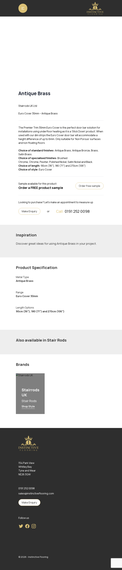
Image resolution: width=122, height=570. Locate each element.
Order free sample (89, 186)
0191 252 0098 (77, 211)
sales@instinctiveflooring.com (36, 493)
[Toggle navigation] (22, 8)
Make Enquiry (29, 211)
